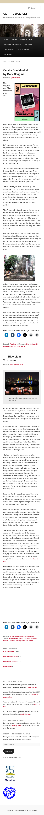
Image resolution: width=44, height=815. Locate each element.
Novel (24, 636)
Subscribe (9, 751)
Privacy (10, 810)
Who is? (14, 39)
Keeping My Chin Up (10, 661)
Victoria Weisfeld (15, 14)
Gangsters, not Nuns (10, 656)
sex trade (17, 346)
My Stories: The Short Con (12, 44)
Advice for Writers (23, 49)
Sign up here (16, 725)
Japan (35, 638)
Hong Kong (28, 638)
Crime (12, 636)
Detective (18, 636)
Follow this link (32, 687)
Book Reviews (8, 49)
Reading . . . (14, 344)
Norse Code (7, 666)
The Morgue (8, 54)
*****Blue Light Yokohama (12, 358)
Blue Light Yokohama (16, 638)
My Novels (28, 44)
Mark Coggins (8, 346)
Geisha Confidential (31, 344)
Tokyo (23, 346)
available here (25, 714)
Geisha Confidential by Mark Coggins (15, 72)
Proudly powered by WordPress (26, 810)
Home (6, 39)
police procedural (22, 640)
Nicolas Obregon (9, 640)
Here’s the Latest (26, 39)
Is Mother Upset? (9, 651)
